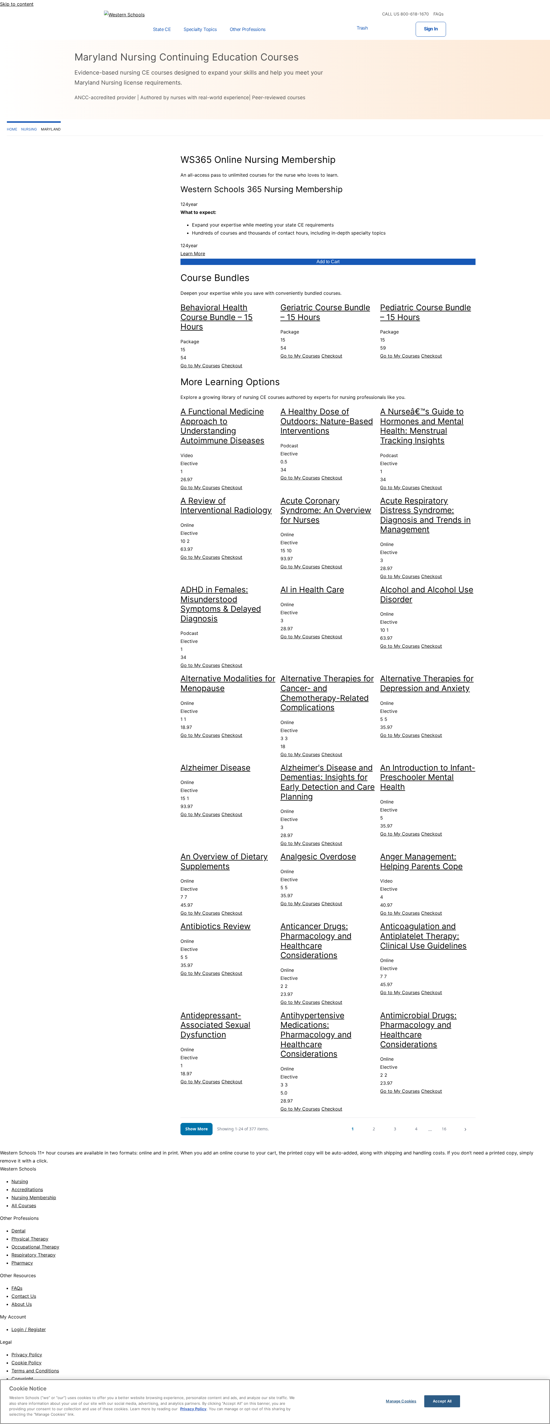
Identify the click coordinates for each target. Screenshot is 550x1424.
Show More (196, 1129)
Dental (18, 1231)
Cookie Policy (26, 1363)
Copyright (22, 1379)
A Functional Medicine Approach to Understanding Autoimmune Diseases (222, 426)
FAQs (438, 13)
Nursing (19, 1181)
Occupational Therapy (35, 1247)
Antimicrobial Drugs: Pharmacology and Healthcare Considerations (418, 1030)
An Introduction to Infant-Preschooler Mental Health (427, 777)
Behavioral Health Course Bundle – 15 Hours (216, 317)
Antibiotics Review (215, 926)
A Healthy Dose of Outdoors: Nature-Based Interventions (326, 421)
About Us (21, 1304)
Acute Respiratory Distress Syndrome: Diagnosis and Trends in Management (425, 515)
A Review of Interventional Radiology (226, 505)
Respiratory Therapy (33, 1255)
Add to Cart (328, 261)
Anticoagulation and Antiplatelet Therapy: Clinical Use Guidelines (423, 935)
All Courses (23, 1205)
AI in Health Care (312, 589)
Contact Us (23, 1296)
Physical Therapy (29, 1239)
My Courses (397, 29)
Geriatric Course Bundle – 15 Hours (325, 312)
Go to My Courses (200, 365)
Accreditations (27, 1189)
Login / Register (28, 1329)
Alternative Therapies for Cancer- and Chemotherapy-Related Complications (327, 693)
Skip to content (17, 4)
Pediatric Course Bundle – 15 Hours (425, 312)
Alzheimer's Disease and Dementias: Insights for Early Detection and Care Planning (327, 782)
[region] (275, 1401)
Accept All (442, 1401)
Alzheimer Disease (215, 768)
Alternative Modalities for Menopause (227, 683)
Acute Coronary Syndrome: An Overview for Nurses (325, 510)
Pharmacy (22, 1263)
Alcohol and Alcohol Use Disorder (426, 594)
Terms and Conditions (35, 1371)
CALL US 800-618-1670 (405, 13)
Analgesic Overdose (318, 856)
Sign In (431, 29)
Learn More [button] (192, 253)
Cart (379, 29)
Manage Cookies (401, 1401)
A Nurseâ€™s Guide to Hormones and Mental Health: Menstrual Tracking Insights (422, 426)
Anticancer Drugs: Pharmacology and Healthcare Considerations (315, 940)
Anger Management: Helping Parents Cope (421, 861)
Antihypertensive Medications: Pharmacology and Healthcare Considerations (315, 1035)
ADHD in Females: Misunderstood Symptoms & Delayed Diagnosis (220, 604)
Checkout (231, 365)
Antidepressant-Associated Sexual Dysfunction (215, 1025)
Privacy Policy (26, 1354)
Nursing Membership (33, 1197)
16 (444, 1129)
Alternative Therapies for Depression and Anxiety (427, 683)
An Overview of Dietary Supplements (224, 861)
